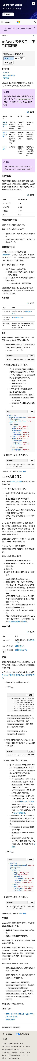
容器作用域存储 (5, 124)
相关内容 (6, 78)
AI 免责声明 (5, 1052)
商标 (3, 1058)
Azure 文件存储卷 (9, 75)
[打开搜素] (35, 22)
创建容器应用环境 (17, 317)
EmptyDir (5, 255)
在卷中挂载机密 (19, 813)
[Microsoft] (18, 22)
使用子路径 (10, 1019)
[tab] (9, 687)
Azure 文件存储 (16, 481)
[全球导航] (2, 22)
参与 (28, 1052)
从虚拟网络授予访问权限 (18, 621)
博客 (21, 1052)
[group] (20, 359)
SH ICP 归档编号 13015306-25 (11, 1044)
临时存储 (6, 72)
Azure (4, 36)
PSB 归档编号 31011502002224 (12, 1047)
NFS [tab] (12, 688)
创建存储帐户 (19, 646)
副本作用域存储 (5, 134)
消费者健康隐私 (14, 1055)
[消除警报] (33, 3)
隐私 (27, 1047)
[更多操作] (33, 35)
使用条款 (25, 1055)
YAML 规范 (22, 471)
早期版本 (14, 1052)
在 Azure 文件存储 (27, 801)
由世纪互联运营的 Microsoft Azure (13, 1049)
